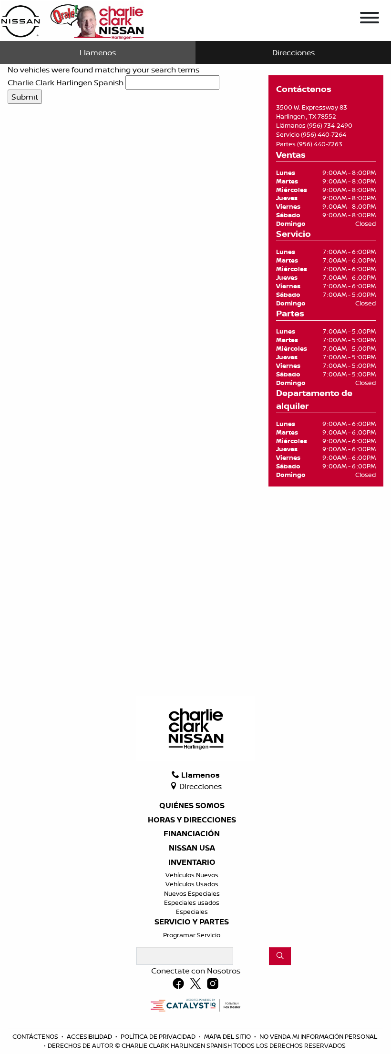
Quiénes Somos (192, 805)
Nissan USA (192, 848)
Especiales (192, 911)
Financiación (192, 834)
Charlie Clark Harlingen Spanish (65, 82)
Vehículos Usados (191, 884)
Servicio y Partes (191, 922)
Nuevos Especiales (192, 893)
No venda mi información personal (318, 1036)
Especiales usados (191, 902)
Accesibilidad (90, 1036)
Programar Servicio (191, 935)
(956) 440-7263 (319, 144)
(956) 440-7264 (323, 134)
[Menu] (369, 19)
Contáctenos (36, 1036)
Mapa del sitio (228, 1036)
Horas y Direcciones (192, 820)
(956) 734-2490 (329, 125)
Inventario (192, 862)
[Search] (280, 956)
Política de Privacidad (159, 1036)
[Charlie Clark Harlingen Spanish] (72, 19)
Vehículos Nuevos (191, 875)
